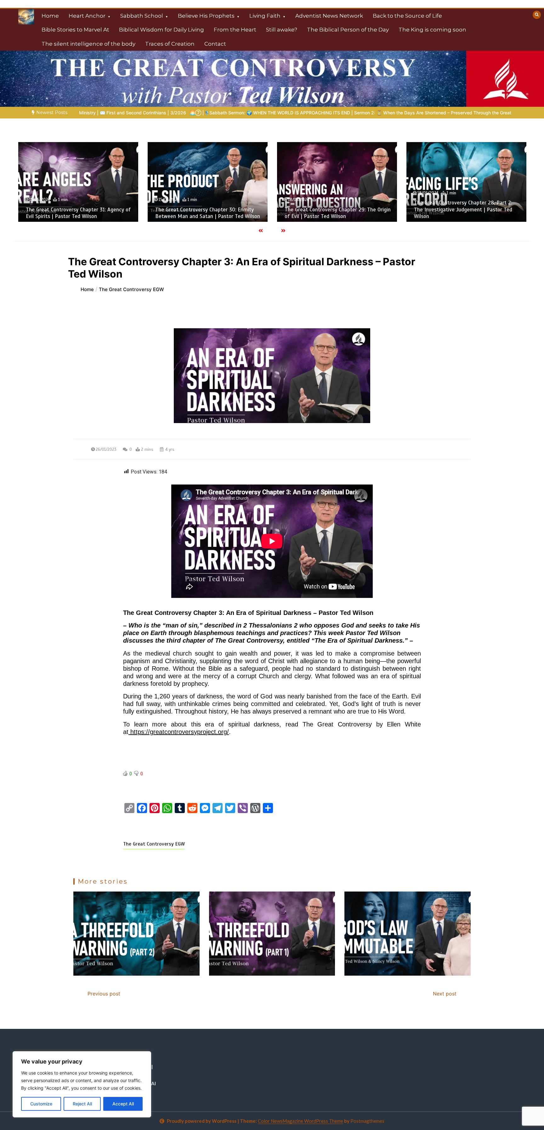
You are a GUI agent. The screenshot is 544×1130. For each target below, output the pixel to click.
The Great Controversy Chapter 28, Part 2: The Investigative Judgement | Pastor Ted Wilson (334, 209)
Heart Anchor (87, 16)
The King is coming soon (432, 29)
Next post (444, 993)
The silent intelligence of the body (88, 44)
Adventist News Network (329, 16)
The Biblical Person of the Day (348, 29)
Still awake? (281, 29)
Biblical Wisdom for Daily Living (161, 29)
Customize (41, 1103)
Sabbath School (141, 16)
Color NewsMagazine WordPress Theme (300, 1121)
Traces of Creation (170, 44)
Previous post (104, 993)
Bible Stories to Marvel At (75, 29)
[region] (82, 1084)
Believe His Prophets (206, 16)
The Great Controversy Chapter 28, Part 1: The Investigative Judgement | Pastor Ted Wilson (463, 209)
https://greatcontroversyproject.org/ (178, 731)
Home (50, 16)
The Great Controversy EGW (154, 844)
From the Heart (235, 29)
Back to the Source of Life (407, 16)
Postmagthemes (367, 1121)
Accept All (123, 1103)
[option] (218, 112)
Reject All (82, 1103)
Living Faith (264, 16)
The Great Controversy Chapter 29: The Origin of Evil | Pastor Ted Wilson (208, 213)
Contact (215, 44)
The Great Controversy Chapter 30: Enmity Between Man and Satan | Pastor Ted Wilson (78, 213)
